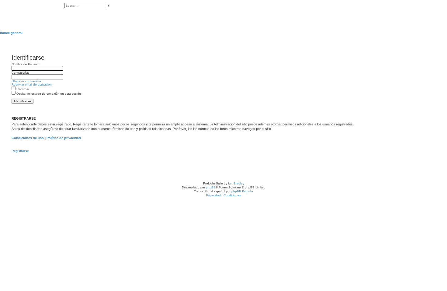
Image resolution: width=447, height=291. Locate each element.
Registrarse (20, 151)
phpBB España (242, 191)
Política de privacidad (64, 138)
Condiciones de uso (28, 138)
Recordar (22, 89)
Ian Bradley (236, 183)
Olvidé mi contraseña (26, 81)
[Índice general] (32, 12)
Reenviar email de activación (32, 84)
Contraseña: (20, 72)
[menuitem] (65, 12)
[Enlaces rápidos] (445, 33)
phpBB (211, 187)
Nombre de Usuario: (26, 64)
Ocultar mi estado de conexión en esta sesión (48, 93)
